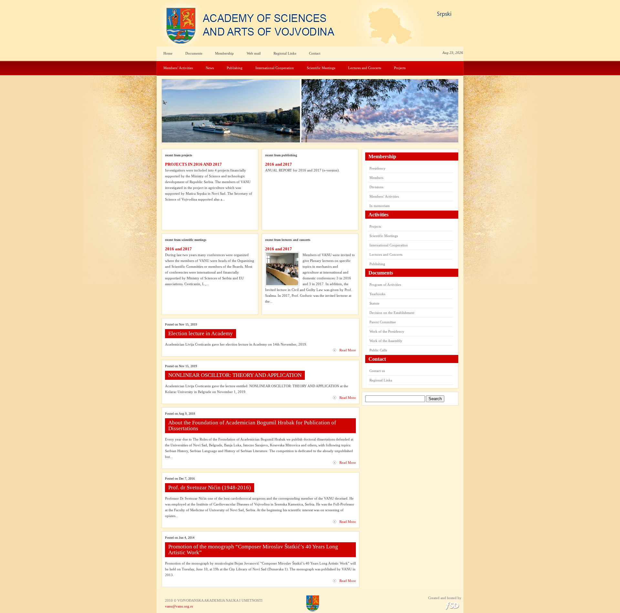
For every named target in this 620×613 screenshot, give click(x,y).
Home (167, 53)
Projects (400, 68)
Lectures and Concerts (364, 68)
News (210, 68)
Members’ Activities (178, 68)
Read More (347, 350)
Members (376, 178)
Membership (224, 53)
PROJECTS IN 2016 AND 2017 (193, 164)
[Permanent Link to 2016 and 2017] (282, 269)
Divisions (376, 187)
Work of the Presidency (386, 331)
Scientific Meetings (321, 68)
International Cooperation (274, 68)
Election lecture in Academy (200, 333)
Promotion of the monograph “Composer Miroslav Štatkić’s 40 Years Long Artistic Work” (253, 550)
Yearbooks (377, 294)
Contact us (377, 371)
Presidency (377, 168)
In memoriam (379, 206)
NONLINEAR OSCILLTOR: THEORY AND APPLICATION (235, 375)
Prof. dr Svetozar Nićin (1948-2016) (209, 487)
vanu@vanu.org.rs (179, 606)
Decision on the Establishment (391, 313)
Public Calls (378, 350)
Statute (374, 303)
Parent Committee (382, 322)
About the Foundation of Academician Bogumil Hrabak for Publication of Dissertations (252, 425)
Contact (314, 53)
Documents (193, 53)
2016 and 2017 (278, 164)
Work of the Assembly (385, 341)
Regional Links (285, 53)
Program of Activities (385, 284)
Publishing (235, 68)
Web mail (254, 53)
